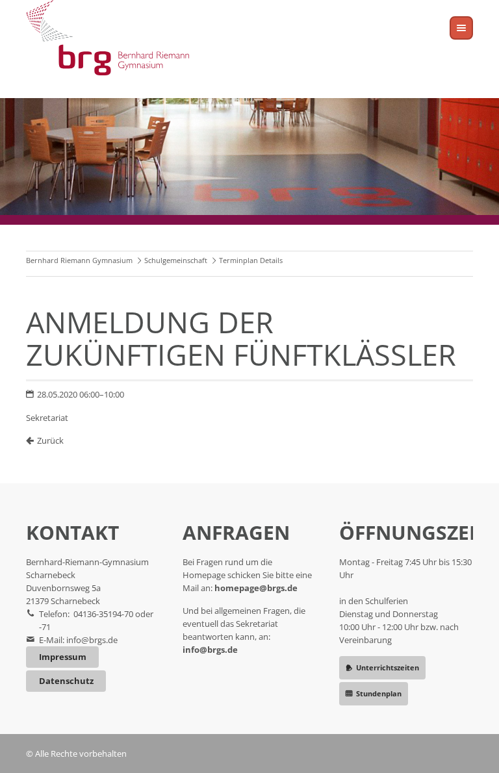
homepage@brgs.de (256, 588)
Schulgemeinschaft (175, 260)
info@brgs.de (92, 640)
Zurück (50, 440)
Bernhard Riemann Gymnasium (79, 260)
